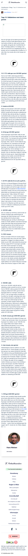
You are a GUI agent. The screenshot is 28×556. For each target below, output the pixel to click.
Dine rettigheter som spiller (14, 501)
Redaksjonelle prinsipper (14, 523)
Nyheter (14, 476)
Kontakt (14, 518)
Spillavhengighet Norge (14, 509)
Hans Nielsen (7, 12)
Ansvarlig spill (14, 499)
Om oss (14, 515)
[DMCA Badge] (10, 542)
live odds (24, 409)
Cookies (14, 493)
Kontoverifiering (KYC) (14, 504)
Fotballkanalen (4, 7)
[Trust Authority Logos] (18, 542)
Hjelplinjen (14, 507)
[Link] (12, 529)
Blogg (10, 7)
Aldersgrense (14, 490)
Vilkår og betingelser (14, 487)
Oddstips (14, 479)
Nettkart (14, 521)
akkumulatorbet (21, 189)
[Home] (14, 463)
